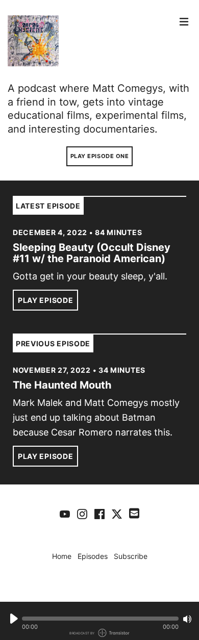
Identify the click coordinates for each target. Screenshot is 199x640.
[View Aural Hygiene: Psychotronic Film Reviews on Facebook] (99, 513)
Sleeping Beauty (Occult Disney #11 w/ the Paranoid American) (91, 253)
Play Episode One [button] (99, 156)
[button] (100, 619)
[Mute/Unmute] (187, 619)
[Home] (90, 40)
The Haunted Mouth (62, 385)
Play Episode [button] (45, 300)
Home (61, 556)
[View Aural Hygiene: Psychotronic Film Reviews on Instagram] (82, 513)
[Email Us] (134, 512)
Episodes (93, 556)
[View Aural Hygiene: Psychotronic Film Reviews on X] (117, 513)
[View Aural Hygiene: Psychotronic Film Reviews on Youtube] (65, 513)
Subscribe (130, 556)
